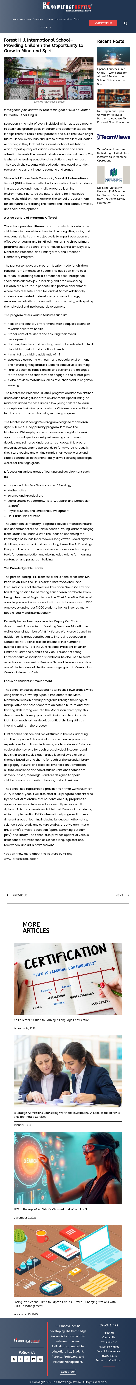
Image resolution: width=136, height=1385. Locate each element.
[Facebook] (14, 1359)
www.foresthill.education (21, 859)
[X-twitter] (20, 1359)
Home (15, 19)
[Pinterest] (40, 1359)
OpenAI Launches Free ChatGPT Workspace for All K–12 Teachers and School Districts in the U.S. (112, 76)
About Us (67, 19)
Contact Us (45, 27)
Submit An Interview (109, 1351)
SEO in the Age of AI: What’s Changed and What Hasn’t (50, 1209)
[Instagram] (27, 1359)
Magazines (25, 19)
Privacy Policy (109, 1355)
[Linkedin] (33, 1359)
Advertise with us (108, 1346)
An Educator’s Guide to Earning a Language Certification (51, 1020)
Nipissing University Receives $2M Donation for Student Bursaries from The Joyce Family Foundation (111, 195)
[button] (125, 23)
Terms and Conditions (109, 1360)
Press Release (54, 19)
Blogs (77, 19)
